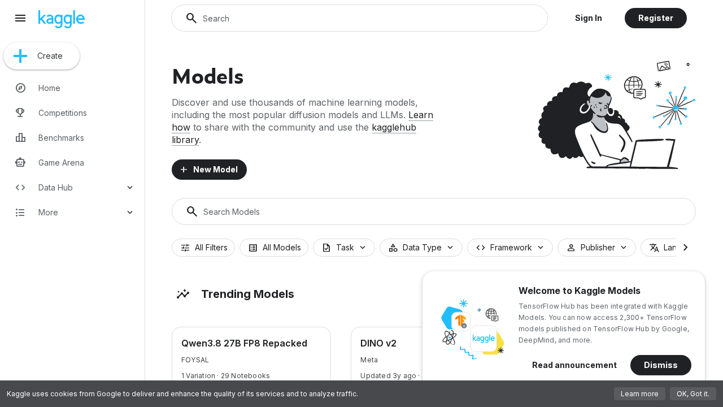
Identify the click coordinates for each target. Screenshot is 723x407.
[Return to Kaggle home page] (61, 25)
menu (20, 18)
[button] (588, 18)
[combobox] (344, 248)
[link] (75, 88)
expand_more (130, 187)
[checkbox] (203, 248)
